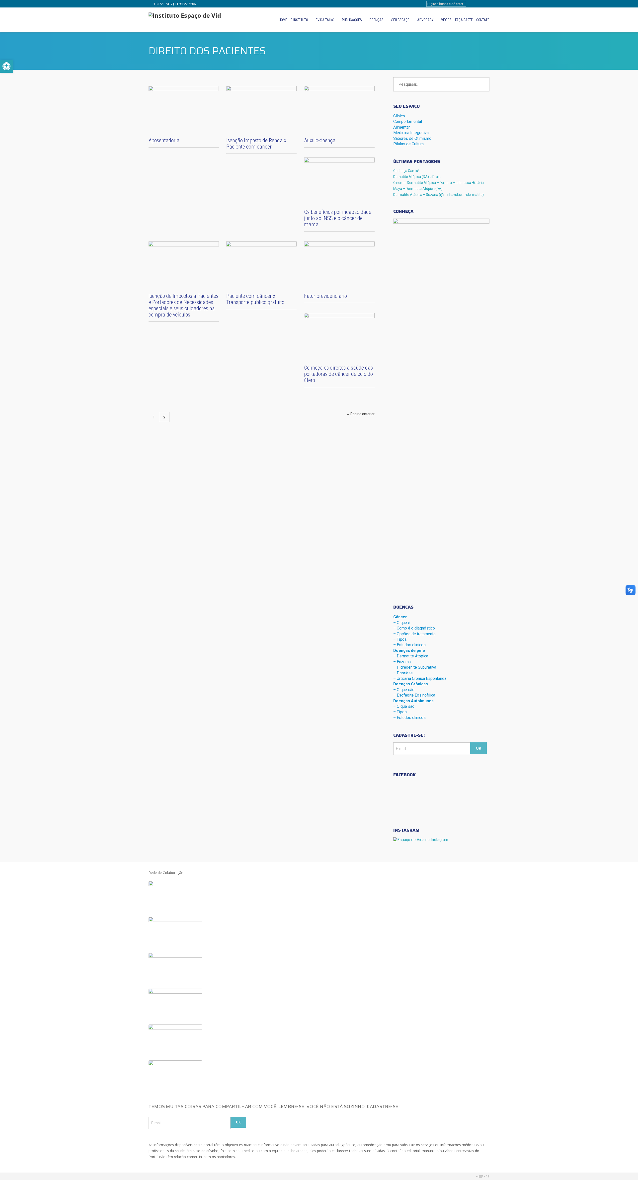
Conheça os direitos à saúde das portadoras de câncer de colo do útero (338, 374)
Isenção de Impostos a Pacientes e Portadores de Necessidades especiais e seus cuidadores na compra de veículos (183, 305)
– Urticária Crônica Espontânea (419, 678)
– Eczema (402, 661)
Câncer (400, 617)
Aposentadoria (164, 140)
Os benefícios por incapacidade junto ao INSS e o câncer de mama (337, 218)
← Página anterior (360, 414)
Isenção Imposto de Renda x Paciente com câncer (256, 143)
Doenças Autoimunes (413, 701)
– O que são (403, 689)
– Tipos (400, 639)
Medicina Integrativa (411, 132)
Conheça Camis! (406, 171)
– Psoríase (403, 673)
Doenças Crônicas (410, 684)
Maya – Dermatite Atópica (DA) (418, 189)
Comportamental (407, 121)
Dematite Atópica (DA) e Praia (417, 177)
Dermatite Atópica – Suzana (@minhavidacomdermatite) (438, 195)
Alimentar (401, 127)
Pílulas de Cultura (408, 144)
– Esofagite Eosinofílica (414, 695)
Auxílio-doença (319, 140)
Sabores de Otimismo (412, 138)
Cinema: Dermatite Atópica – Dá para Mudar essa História (438, 183)
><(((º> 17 (482, 1176)
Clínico (399, 116)
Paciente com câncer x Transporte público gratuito (255, 299)
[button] (6, 66)
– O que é (401, 622)
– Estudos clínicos (409, 644)
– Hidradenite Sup (414, 667)
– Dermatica (410, 656)
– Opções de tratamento (414, 633)
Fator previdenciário (325, 296)
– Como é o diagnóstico (414, 628)
